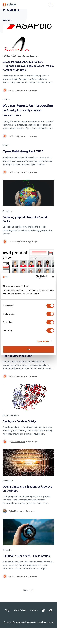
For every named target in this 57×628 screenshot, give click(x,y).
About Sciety (20, 610)
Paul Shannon (16, 511)
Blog (7, 610)
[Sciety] (9, 4)
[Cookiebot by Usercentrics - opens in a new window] (36, 277)
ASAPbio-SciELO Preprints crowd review (20, 56)
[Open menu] (51, 5)
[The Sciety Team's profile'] (5, 90)
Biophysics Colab (10, 415)
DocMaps (7, 480)
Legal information (45, 622)
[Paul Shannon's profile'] (5, 511)
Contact (34, 610)
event (5, 99)
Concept (6, 550)
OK (28, 349)
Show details (43, 341)
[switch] (50, 314)
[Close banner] (53, 277)
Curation (6, 211)
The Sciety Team (18, 90)
